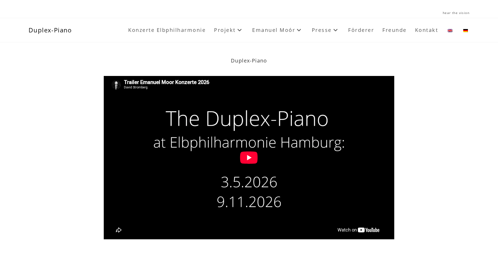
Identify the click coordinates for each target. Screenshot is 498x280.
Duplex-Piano (50, 30)
